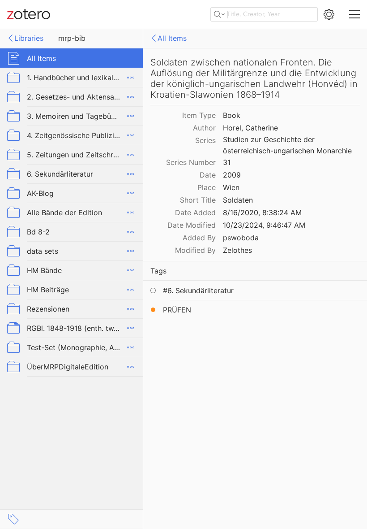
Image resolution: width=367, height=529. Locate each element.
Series (205, 140)
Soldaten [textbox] (238, 199)
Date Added (195, 212)
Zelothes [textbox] (237, 250)
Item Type (199, 115)
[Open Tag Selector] (13, 519)
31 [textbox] (226, 162)
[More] (130, 77)
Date (208, 174)
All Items (172, 38)
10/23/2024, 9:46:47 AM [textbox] (264, 225)
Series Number (191, 162)
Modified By (195, 250)
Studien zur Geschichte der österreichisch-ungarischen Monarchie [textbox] (287, 145)
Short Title (198, 199)
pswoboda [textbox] (241, 237)
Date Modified (191, 225)
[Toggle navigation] (354, 14)
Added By (199, 237)
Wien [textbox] (231, 187)
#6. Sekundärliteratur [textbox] (198, 290)
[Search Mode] (219, 14)
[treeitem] (71, 58)
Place (206, 187)
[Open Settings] (329, 14)
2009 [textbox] (232, 174)
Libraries (28, 38)
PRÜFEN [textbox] (177, 309)
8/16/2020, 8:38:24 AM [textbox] (262, 212)
